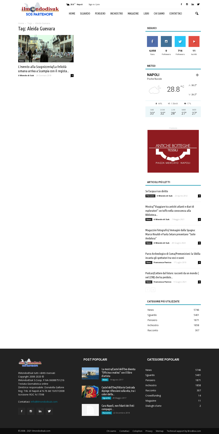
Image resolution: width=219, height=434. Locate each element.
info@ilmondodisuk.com (44, 401)
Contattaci (175, 13)
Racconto (152, 330)
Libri (146, 13)
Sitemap (160, 431)
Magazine (133, 13)
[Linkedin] (192, 4)
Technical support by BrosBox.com (184, 431)
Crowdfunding (153, 395)
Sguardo (85, 13)
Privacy (149, 431)
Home (72, 13)
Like (152, 37)
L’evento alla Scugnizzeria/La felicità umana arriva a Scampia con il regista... (43, 69)
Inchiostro (116, 13)
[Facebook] (181, 4)
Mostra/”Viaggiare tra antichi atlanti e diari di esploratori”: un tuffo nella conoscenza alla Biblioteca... (169, 210)
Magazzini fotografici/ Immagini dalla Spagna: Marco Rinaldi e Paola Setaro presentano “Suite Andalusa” (170, 234)
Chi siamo (159, 13)
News (21, 61)
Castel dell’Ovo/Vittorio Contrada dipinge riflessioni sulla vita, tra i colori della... (118, 391)
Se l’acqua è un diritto (156, 191)
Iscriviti (193, 37)
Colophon (137, 431)
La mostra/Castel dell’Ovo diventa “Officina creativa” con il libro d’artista (118, 372)
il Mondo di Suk (26, 75)
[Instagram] (187, 4)
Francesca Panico (162, 262)
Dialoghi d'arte (153, 405)
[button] (197, 14)
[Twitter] (198, 4)
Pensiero (100, 13)
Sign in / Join (94, 4)
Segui (166, 37)
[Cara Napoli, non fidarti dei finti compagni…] (90, 410)
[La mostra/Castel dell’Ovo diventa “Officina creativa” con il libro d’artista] (90, 373)
